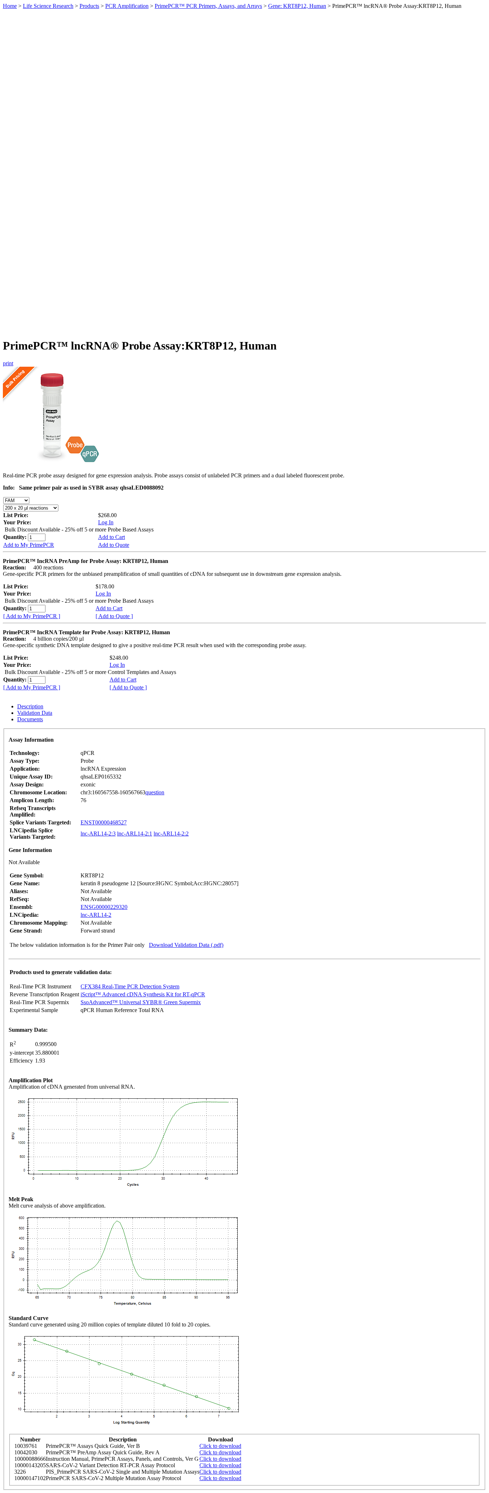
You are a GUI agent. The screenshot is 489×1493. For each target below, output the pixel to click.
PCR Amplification (127, 6)
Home (10, 6)
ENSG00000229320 (104, 907)
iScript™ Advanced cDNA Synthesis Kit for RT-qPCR (143, 994)
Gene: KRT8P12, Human (297, 6)
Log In (105, 522)
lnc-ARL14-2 (96, 915)
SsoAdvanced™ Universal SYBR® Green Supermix (141, 1002)
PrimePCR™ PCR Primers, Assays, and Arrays (208, 6)
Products (89, 6)
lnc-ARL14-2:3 (98, 833)
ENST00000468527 (104, 822)
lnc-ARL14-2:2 (171, 833)
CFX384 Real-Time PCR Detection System (130, 986)
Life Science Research (48, 6)
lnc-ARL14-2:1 (134, 833)
